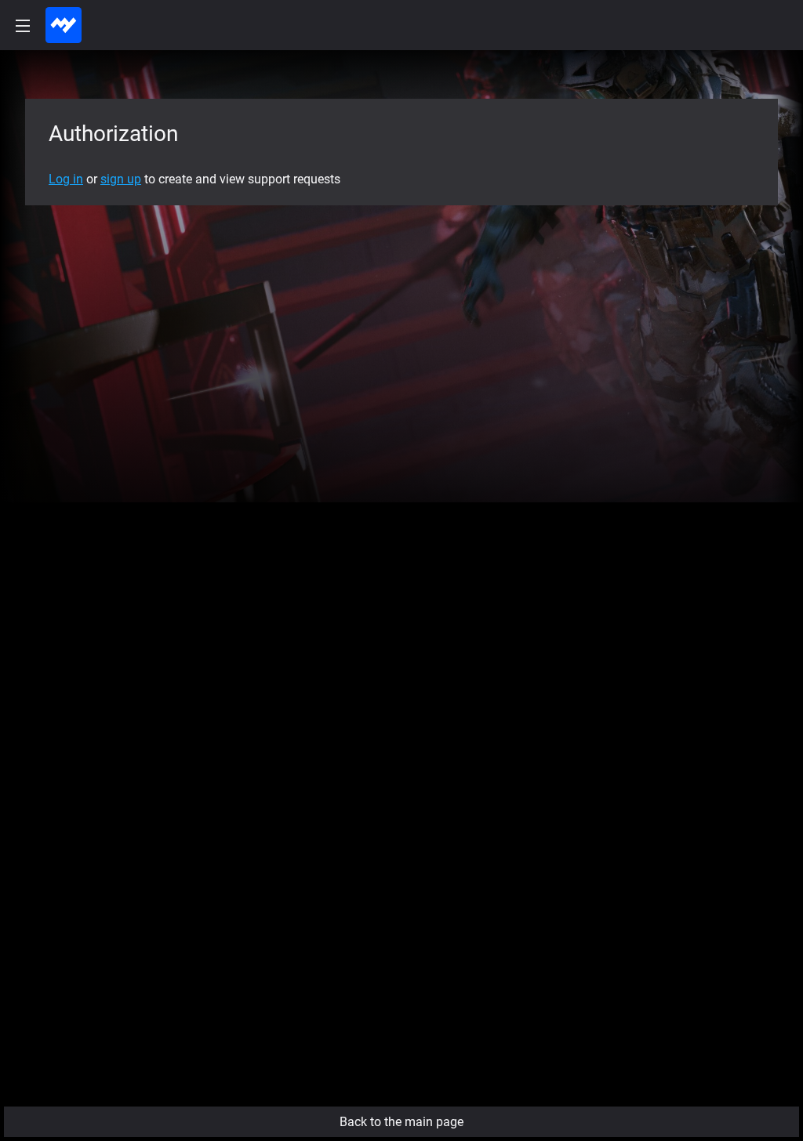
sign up (120, 179)
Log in (66, 179)
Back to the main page (401, 1121)
